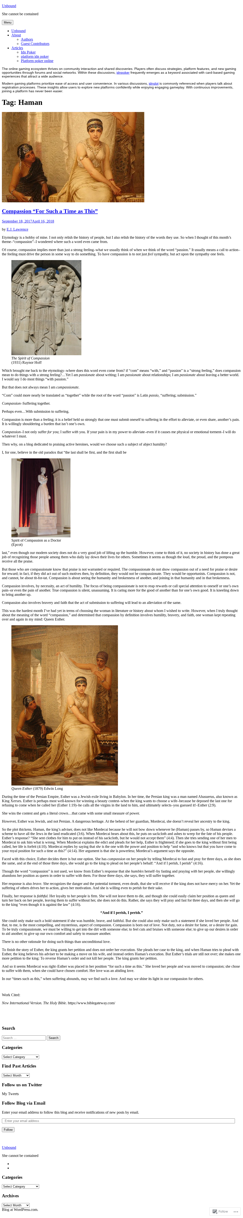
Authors (27, 39)
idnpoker (123, 72)
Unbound (9, 6)
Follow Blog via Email (23, 1103)
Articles (17, 48)
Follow (8, 1129)
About (16, 35)
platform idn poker (35, 56)
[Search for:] (24, 1038)
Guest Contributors (35, 44)
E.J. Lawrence (17, 229)
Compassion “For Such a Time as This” (50, 211)
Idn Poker (28, 52)
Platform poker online (37, 61)
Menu (7, 22)
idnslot (154, 83)
